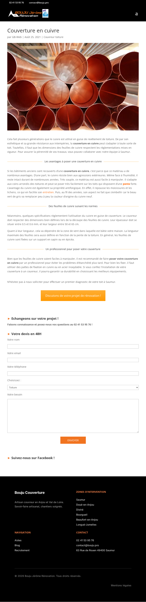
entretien (48, 192)
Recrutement (22, 550)
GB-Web (17, 37)
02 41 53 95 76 (85, 540)
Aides (18, 540)
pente (126, 184)
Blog (17, 545)
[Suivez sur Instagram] (83, 559)
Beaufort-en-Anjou (87, 519)
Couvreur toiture (53, 37)
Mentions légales (121, 585)
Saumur (80, 499)
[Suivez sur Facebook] (78, 559)
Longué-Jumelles (86, 524)
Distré (79, 509)
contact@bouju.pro (87, 545)
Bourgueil (81, 514)
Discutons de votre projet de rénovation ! (73, 296)
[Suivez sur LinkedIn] (88, 559)
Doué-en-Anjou (85, 504)
